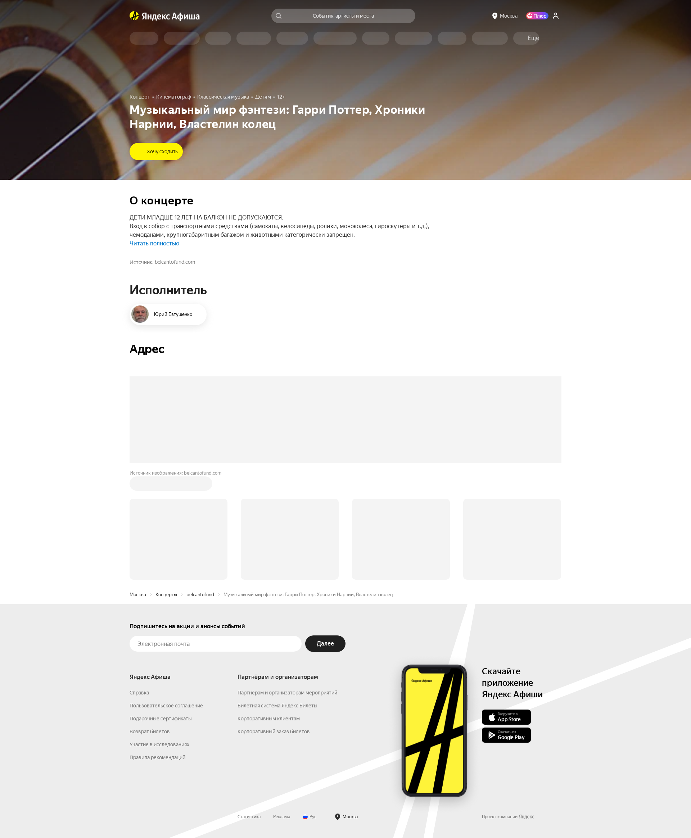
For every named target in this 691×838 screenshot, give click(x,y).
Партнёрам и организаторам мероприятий (287, 583)
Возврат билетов (150, 622)
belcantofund (200, 485)
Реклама (281, 707)
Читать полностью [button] (154, 243)
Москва (138, 485)
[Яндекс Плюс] (537, 15)
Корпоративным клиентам (269, 609)
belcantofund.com (175, 262)
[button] (533, 38)
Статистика (249, 707)
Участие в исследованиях (159, 635)
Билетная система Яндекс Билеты (277, 596)
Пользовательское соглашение (166, 596)
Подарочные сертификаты (161, 609)
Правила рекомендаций (157, 648)
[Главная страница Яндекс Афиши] (134, 16)
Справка (139, 583)
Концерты (166, 485)
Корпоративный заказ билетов (274, 622)
